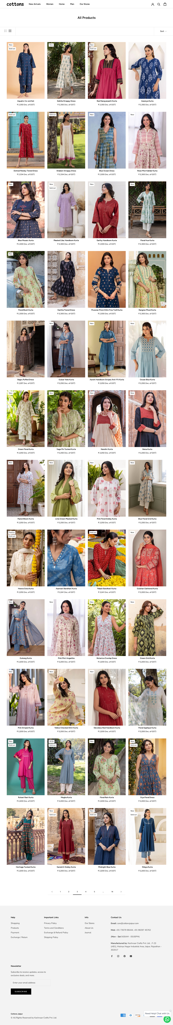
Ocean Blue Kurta (147, 379)
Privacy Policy (50, 923)
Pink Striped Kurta (26, 728)
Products (15, 928)
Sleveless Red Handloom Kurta (107, 728)
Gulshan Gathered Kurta (147, 588)
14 (112, 892)
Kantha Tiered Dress (66, 310)
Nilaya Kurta (147, 867)
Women (49, 4)
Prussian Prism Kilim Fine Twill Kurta (106, 310)
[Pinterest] (125, 956)
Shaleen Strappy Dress (66, 171)
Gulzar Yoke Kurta (66, 379)
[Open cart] (165, 4)
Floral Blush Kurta (25, 310)
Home (61, 4)
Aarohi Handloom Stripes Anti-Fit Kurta (107, 379)
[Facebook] (112, 956)
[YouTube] (131, 956)
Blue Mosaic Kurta (26, 240)
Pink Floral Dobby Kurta (107, 519)
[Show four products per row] (10, 31)
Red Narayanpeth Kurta (107, 101)
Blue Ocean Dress (106, 171)
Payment (15, 932)
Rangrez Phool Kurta (147, 310)
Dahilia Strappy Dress (66, 101)
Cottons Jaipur (17, 1014)
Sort (162, 31)
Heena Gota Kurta (26, 588)
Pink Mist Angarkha (66, 658)
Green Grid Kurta (147, 658)
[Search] (158, 4)
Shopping (15, 923)
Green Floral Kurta (26, 449)
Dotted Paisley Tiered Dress (26, 171)
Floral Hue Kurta (147, 240)
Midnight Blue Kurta (106, 867)
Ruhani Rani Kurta (25, 797)
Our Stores (85, 4)
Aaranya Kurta (147, 101)
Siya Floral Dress (147, 797)
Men (72, 4)
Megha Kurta (66, 797)
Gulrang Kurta (26, 658)
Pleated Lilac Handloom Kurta (66, 240)
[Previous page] (52, 892)
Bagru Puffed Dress (25, 379)
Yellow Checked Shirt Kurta (66, 728)
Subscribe (21, 992)
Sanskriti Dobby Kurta (66, 867)
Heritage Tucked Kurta (25, 867)
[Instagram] (118, 956)
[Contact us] (167, 1019)
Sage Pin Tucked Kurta (66, 449)
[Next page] (121, 892)
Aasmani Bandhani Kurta (66, 588)
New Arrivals (35, 4)
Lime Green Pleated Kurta (66, 519)
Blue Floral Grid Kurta (147, 519)
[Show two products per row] (5, 31)
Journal (88, 932)
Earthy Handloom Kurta (107, 240)
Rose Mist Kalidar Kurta (147, 171)
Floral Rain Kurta (107, 797)
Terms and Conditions (54, 928)
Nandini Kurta (107, 449)
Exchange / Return (19, 937)
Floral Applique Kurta (147, 728)
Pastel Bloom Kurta (26, 519)
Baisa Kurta (147, 449)
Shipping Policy (51, 937)
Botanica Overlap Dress (107, 658)
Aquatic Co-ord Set (25, 101)
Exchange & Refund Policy (56, 932)
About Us (89, 928)
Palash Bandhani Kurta (106, 588)
